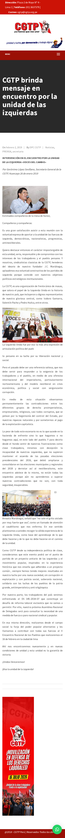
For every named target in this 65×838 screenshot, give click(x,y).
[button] (57, 829)
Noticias (49, 147)
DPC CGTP (35, 147)
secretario (18, 151)
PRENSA (6, 151)
